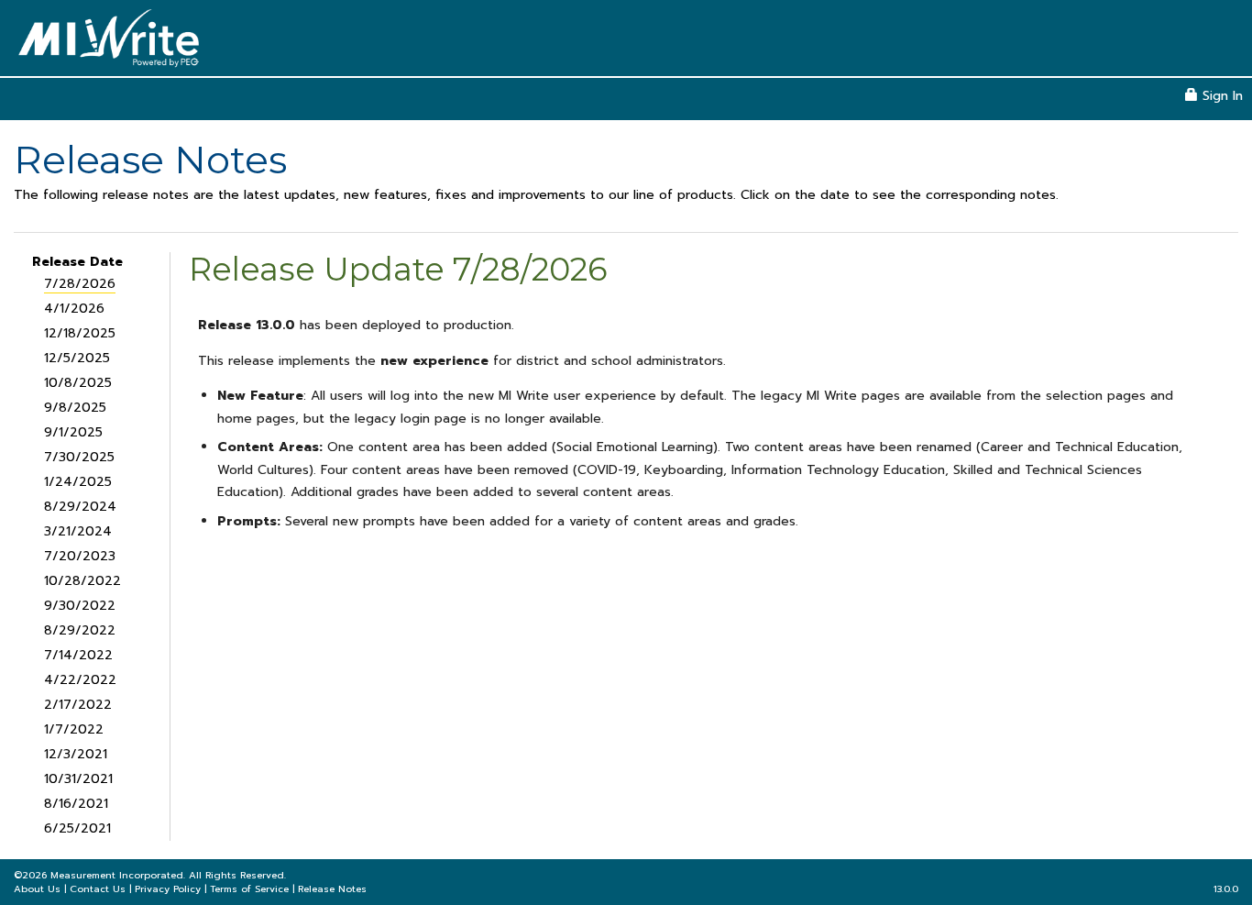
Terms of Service (249, 889)
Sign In (1220, 95)
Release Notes (332, 889)
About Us (37, 889)
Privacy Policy (168, 889)
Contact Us (98, 889)
